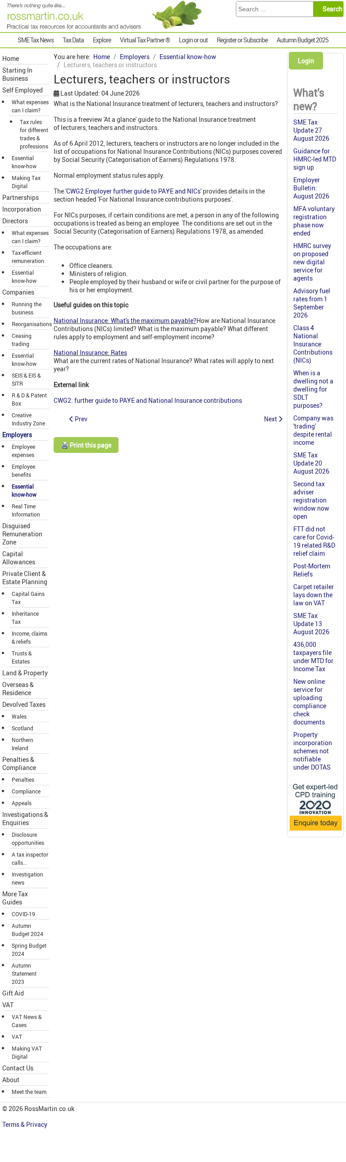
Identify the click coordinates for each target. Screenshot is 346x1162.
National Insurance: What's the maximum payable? (125, 320)
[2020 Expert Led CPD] (315, 831)
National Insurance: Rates (90, 352)
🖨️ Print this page (86, 445)
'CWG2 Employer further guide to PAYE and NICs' (133, 191)
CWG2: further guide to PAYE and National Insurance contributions (148, 400)
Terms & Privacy (25, 1124)
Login (306, 60)
